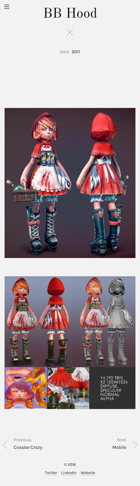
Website (88, 472)
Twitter (51, 472)
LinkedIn (69, 472)
